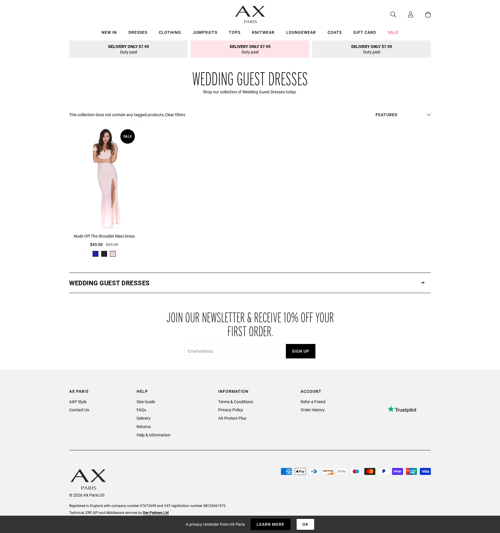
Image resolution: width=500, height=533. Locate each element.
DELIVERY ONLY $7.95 (128, 49)
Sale (393, 32)
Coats (335, 32)
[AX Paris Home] (250, 14)
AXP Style (78, 401)
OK (305, 524)
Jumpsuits (205, 32)
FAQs (141, 409)
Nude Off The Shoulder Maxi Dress (104, 236)
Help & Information (153, 435)
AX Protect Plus (232, 418)
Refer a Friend (313, 401)
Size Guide (146, 401)
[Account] (404, 14)
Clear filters (175, 114)
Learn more (270, 524)
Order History (313, 409)
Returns (144, 426)
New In (109, 32)
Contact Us (79, 409)
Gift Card (364, 32)
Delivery (143, 418)
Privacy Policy (230, 409)
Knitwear (263, 32)
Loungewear (301, 32)
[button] (250, 283)
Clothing (170, 32)
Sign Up (300, 351)
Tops (234, 32)
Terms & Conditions (235, 401)
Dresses (137, 32)
